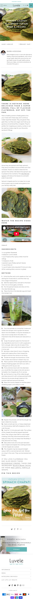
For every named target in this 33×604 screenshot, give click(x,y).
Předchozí (22, 44)
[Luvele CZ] (16, 5)
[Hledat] (23, 5)
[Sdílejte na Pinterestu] (18, 529)
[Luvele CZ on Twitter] (9, 585)
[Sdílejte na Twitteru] (12, 529)
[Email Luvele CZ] (23, 585)
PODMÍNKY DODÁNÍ (16, 1)
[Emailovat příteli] (21, 529)
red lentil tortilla (20, 468)
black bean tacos (22, 465)
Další (28, 44)
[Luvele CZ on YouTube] (15, 585)
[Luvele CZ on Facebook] (12, 585)
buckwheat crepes (11, 463)
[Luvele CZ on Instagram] (20, 585)
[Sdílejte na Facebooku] (15, 529)
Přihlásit (16, 549)
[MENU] (1, 5)
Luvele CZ (14, 590)
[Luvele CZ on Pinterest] (18, 585)
